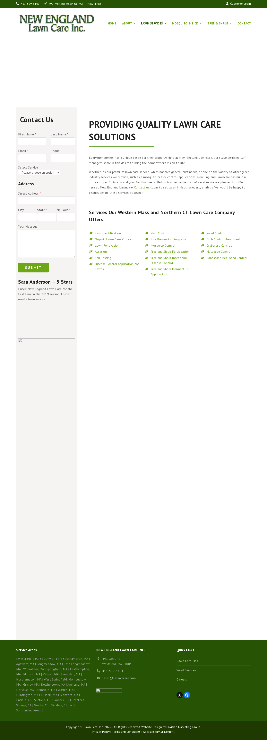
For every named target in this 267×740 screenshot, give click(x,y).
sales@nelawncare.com (119, 678)
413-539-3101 (30, 3)
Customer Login (240, 3)
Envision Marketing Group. (184, 727)
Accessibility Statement (158, 732)
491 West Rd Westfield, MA (66, 3)
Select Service (28, 167)
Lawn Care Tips (187, 661)
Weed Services (186, 670)
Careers (182, 679)
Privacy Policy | (101, 732)
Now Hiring (94, 3)
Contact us (141, 187)
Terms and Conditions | (126, 732)
